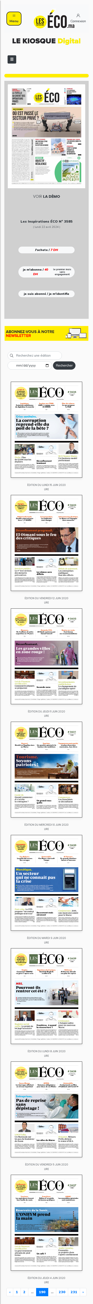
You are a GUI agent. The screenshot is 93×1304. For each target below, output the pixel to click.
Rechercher (64, 365)
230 (62, 1292)
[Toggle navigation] (12, 59)
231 (74, 1292)
